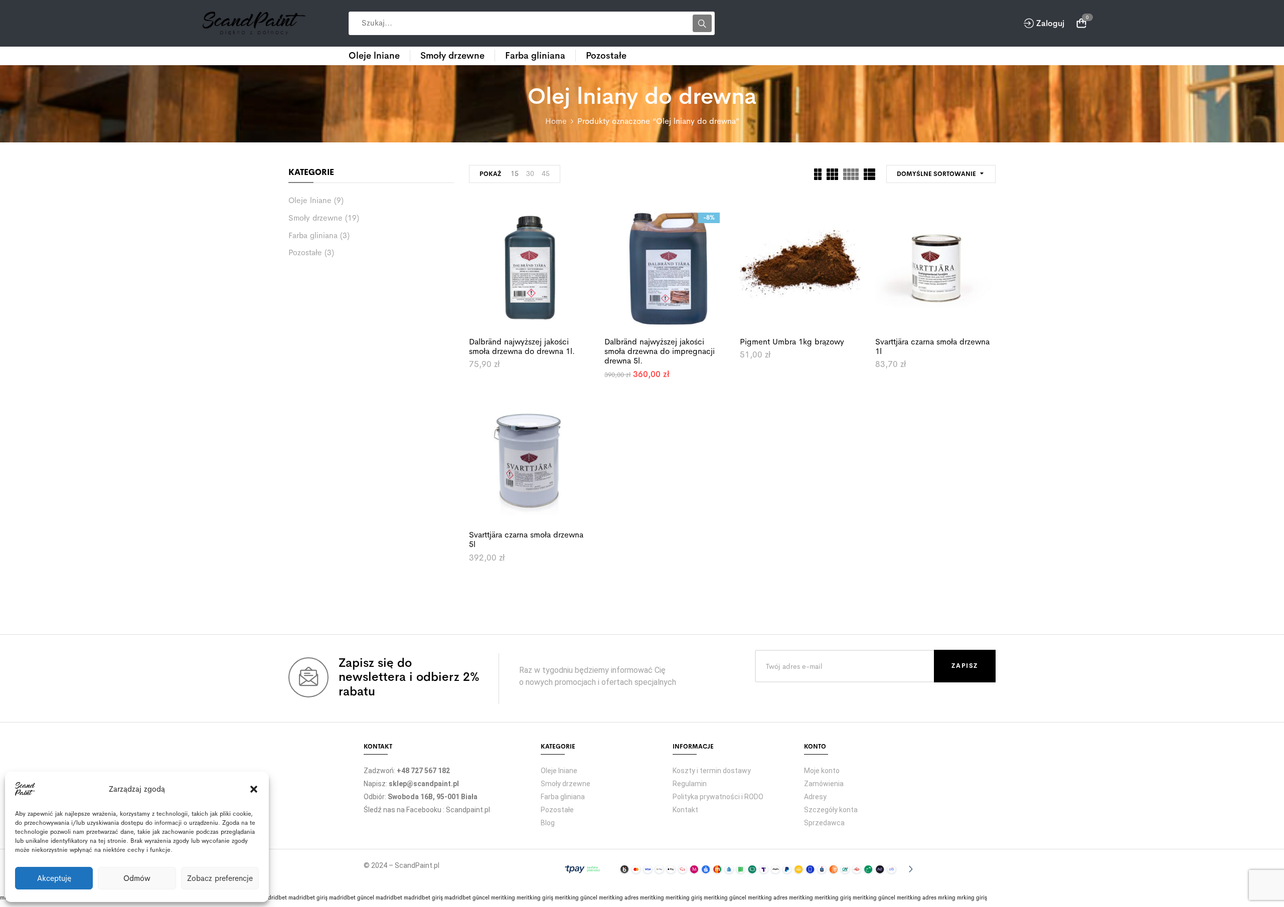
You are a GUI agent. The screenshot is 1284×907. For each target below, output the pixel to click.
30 (530, 173)
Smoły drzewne (315, 218)
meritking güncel (576, 897)
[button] (254, 789)
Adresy (815, 797)
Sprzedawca (824, 823)
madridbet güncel (351, 897)
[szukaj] (702, 23)
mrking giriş (972, 897)
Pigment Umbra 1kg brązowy (792, 341)
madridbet (273, 897)
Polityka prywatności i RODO (718, 797)
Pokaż (490, 174)
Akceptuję (54, 878)
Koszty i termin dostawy (712, 771)
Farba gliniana (313, 236)
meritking (503, 897)
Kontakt (685, 810)
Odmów (136, 878)
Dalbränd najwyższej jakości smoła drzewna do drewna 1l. (522, 346)
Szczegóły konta (831, 810)
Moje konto (822, 771)
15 (515, 173)
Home (556, 121)
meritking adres (618, 897)
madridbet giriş (308, 897)
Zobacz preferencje (220, 878)
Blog (548, 823)
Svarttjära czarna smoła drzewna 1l (932, 346)
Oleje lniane (310, 201)
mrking (946, 897)
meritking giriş (535, 897)
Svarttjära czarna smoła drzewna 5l (526, 539)
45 (546, 173)
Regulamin (690, 784)
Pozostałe (305, 253)
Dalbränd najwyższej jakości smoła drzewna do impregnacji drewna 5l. (659, 351)
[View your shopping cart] (1081, 24)
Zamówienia (824, 784)
